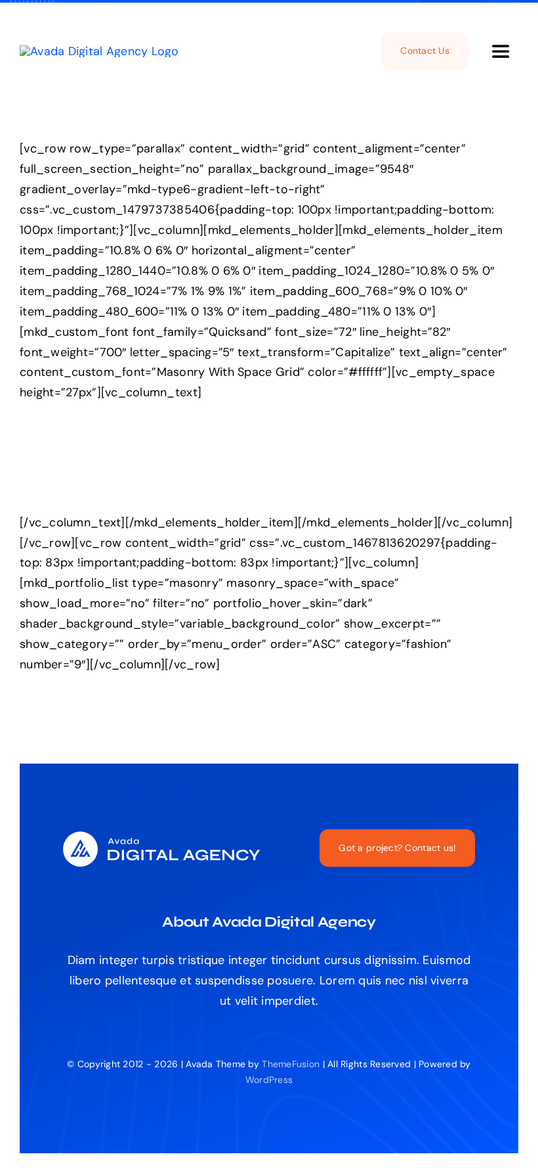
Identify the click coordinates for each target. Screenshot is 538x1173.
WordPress (269, 1080)
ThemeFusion (291, 1064)
